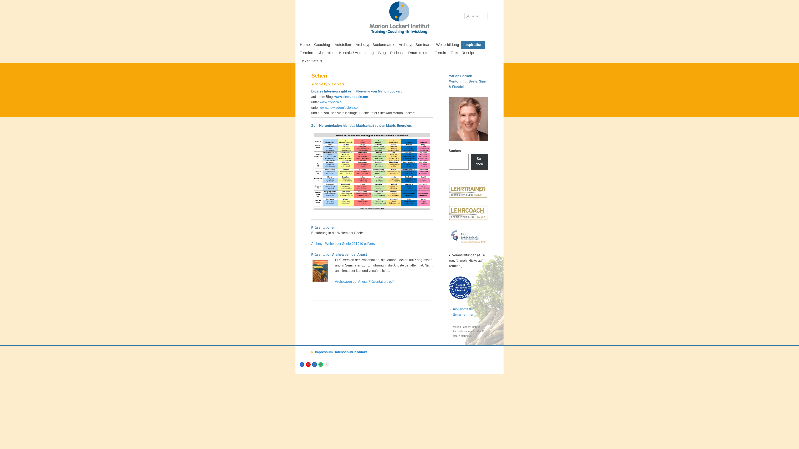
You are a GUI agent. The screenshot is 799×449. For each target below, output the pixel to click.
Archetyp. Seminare (415, 45)
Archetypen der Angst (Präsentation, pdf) (365, 281)
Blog (382, 53)
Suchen (455, 151)
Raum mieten (419, 53)
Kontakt (360, 352)
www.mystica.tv (330, 102)
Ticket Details (311, 61)
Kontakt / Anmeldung (356, 53)
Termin (440, 53)
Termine (306, 53)
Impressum (324, 352)
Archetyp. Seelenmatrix (375, 45)
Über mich (326, 53)
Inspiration (473, 45)
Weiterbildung (447, 45)
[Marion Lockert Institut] (399, 17)
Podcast (397, 53)
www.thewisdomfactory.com (340, 107)
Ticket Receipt (462, 53)
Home (305, 45)
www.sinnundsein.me (351, 97)
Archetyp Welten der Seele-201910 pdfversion (345, 243)
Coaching (322, 45)
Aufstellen (343, 45)
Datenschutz (344, 352)
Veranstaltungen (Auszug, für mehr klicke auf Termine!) (467, 260)
